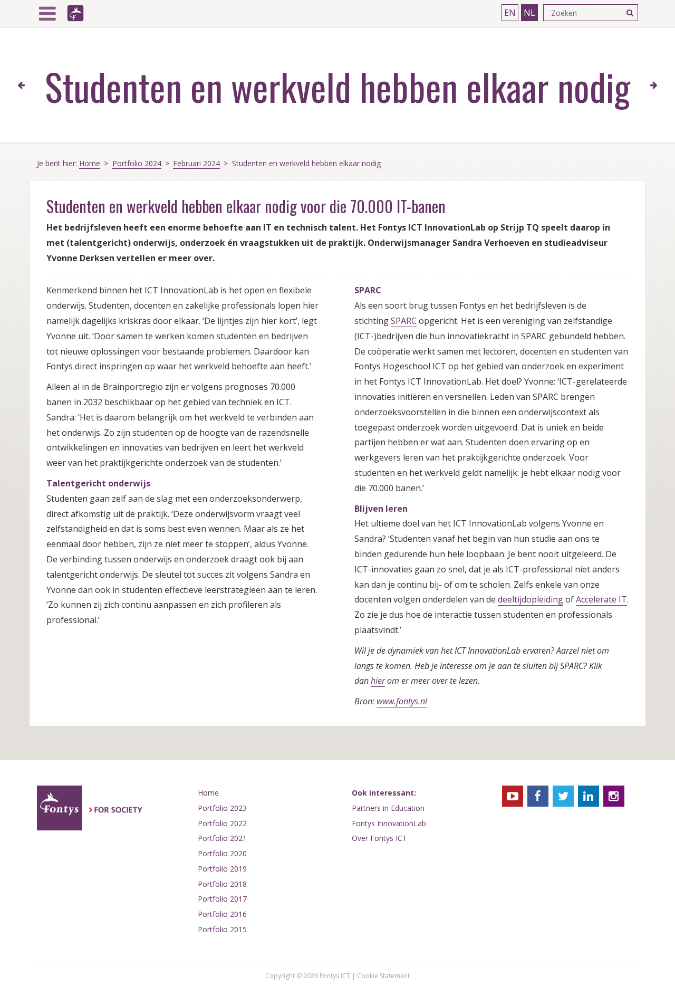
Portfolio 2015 (222, 929)
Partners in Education (388, 808)
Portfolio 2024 (136, 163)
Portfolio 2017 (222, 899)
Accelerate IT (601, 599)
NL (529, 12)
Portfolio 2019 (222, 869)
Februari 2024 (196, 163)
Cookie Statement (383, 975)
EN (510, 12)
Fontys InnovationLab (389, 823)
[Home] (75, 13)
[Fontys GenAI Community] (654, 85)
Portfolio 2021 (222, 838)
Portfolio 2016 (222, 914)
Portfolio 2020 (222, 853)
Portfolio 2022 (222, 823)
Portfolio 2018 (222, 884)
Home (89, 163)
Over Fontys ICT (379, 838)
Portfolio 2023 (222, 808)
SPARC (404, 321)
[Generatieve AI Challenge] (21, 85)
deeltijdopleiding (530, 599)
